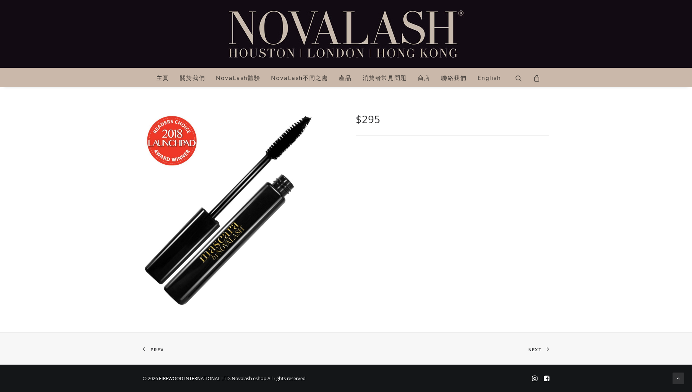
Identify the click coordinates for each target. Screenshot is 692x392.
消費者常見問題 (385, 77)
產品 (345, 77)
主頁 (162, 77)
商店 (424, 77)
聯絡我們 (453, 77)
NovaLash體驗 (238, 77)
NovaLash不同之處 (299, 77)
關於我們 (192, 77)
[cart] (534, 77)
